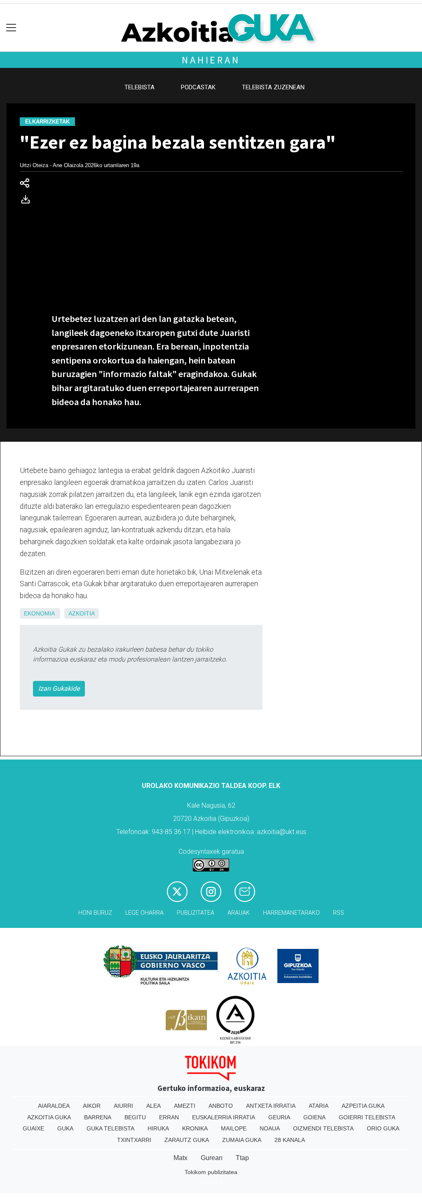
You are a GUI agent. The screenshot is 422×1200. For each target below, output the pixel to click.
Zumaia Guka (241, 1140)
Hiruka (158, 1128)
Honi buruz (95, 912)
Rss (338, 912)
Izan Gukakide (59, 688)
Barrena (97, 1117)
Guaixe (33, 1128)
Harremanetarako (291, 912)
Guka (65, 1128)
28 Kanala (289, 1140)
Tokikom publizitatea (211, 1172)
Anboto (221, 1105)
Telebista (139, 87)
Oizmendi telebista (323, 1128)
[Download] (28, 201)
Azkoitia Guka (49, 1117)
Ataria (318, 1105)
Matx (180, 1157)
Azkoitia (81, 613)
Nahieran (211, 60)
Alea (153, 1105)
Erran (169, 1117)
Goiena (314, 1117)
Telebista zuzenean (273, 87)
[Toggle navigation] (11, 28)
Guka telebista (110, 1128)
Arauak (238, 912)
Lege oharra (144, 912)
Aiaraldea (54, 1105)
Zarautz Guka (186, 1140)
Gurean (212, 1157)
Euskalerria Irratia (223, 1117)
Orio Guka (383, 1128)
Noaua (270, 1128)
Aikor (92, 1105)
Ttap (242, 1157)
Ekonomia (39, 613)
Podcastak (198, 87)
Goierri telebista (367, 1117)
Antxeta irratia (270, 1105)
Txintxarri (134, 1140)
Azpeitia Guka (363, 1105)
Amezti (184, 1105)
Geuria (279, 1117)
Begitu (135, 1117)
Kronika (195, 1128)
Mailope (233, 1128)
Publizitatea (195, 912)
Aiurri (123, 1105)
